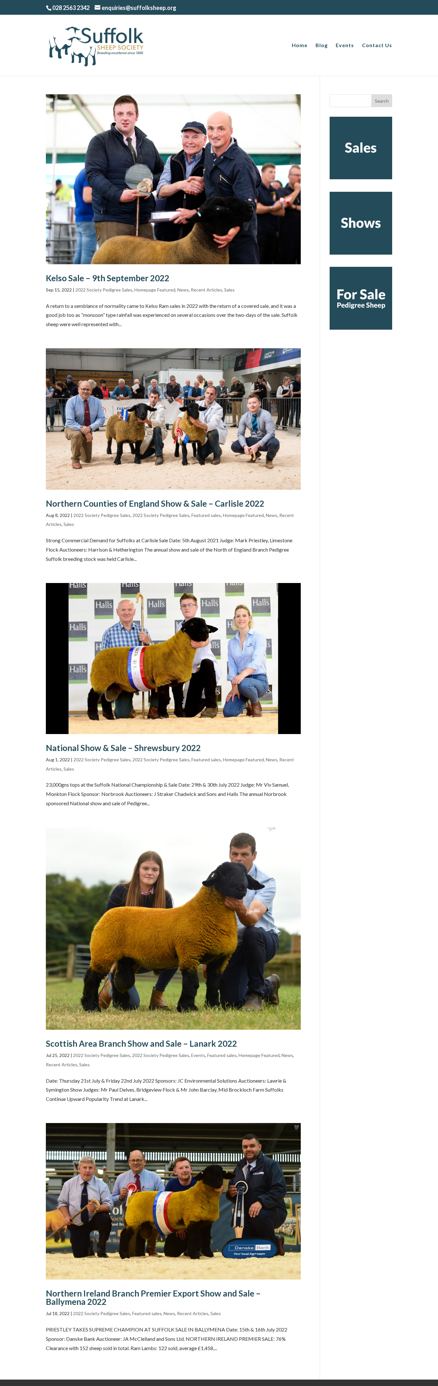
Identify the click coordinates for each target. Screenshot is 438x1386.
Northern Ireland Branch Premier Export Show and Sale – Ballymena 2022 (153, 1297)
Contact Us (377, 45)
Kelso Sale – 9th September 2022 (107, 278)
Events (345, 45)
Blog (322, 45)
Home (299, 45)
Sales (229, 289)
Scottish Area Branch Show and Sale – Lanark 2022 (141, 1043)
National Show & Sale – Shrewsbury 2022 (123, 748)
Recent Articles (206, 289)
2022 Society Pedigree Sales (103, 289)
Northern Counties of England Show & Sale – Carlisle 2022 (155, 503)
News (183, 289)
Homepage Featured (154, 289)
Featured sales (206, 515)
